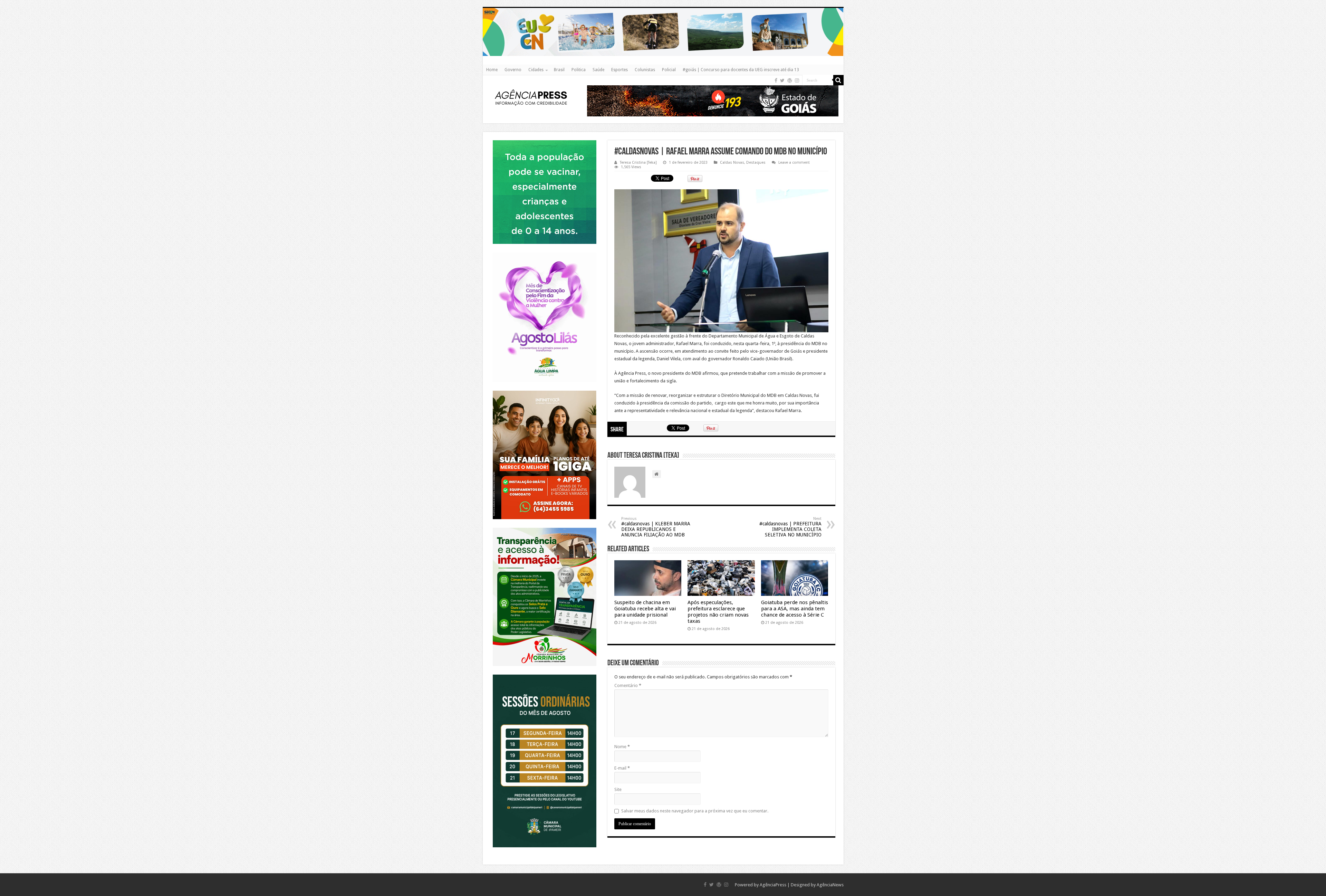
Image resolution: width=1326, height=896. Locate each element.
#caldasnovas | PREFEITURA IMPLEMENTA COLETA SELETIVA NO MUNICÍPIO (790, 526)
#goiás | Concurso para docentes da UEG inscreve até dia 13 (741, 69)
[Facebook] (776, 80)
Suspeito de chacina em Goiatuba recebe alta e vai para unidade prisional (645, 608)
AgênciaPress (773, 884)
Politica (578, 69)
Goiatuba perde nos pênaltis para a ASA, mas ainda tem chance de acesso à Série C (794, 608)
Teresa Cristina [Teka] (638, 162)
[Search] (838, 80)
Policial (669, 69)
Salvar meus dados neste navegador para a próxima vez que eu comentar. (694, 810)
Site (618, 789)
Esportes (619, 69)
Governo (513, 69)
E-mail (622, 768)
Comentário (627, 685)
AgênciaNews (830, 884)
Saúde (598, 69)
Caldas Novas (732, 162)
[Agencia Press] (531, 97)
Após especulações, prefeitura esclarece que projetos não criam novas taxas (718, 611)
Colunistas (645, 69)
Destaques (756, 162)
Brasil (559, 69)
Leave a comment (794, 162)
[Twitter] (782, 80)
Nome (622, 746)
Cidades (536, 69)
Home (492, 69)
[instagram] (797, 80)
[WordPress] (790, 80)
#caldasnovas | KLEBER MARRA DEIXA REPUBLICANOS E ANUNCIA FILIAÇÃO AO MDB (655, 526)
